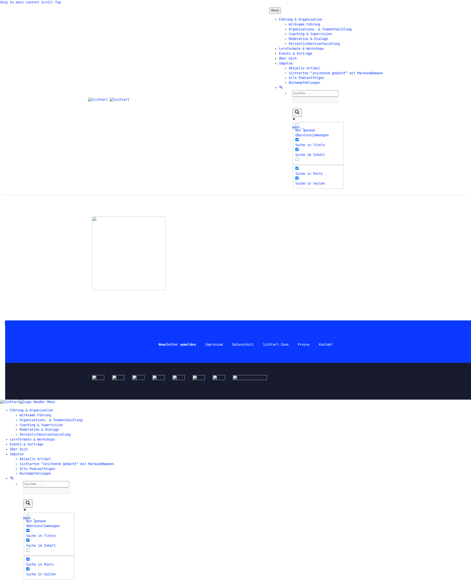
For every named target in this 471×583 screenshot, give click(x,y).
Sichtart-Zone (275, 344)
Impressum (214, 344)
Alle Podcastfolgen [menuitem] (37, 469)
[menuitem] (12, 478)
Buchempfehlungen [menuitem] (35, 473)
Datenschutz (243, 344)
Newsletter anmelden (177, 344)
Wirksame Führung (304, 24)
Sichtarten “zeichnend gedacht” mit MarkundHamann (336, 73)
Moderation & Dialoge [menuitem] (39, 429)
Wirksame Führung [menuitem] (35, 415)
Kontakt (326, 344)
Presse (304, 344)
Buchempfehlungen (304, 83)
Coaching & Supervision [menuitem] (41, 425)
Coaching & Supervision (310, 34)
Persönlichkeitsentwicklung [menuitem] (45, 434)
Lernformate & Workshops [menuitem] (32, 439)
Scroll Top (51, 2)
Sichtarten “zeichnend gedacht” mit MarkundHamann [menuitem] (67, 464)
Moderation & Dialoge (308, 39)
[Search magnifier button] (297, 113)
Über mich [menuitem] (18, 449)
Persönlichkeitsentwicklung (314, 44)
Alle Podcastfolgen (306, 78)
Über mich (288, 58)
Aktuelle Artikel (304, 68)
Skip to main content (19, 2)
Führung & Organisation (300, 19)
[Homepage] (108, 99)
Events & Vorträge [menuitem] (26, 444)
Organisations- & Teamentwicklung (320, 29)
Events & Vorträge (295, 53)
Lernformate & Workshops (301, 49)
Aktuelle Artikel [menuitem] (35, 459)
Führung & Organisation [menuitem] (31, 410)
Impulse (286, 63)
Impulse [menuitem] (17, 454)
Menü (275, 10)
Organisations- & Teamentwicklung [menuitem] (51, 420)
